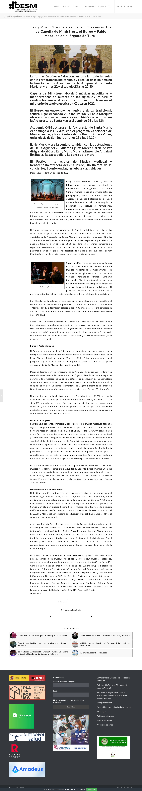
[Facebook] (124, 6)
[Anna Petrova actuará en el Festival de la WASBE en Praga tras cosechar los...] (1, 395)
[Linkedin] (118, 6)
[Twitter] (121, 6)
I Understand (92, 789)
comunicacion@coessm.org (119, 707)
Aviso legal (101, 711)
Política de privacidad (105, 716)
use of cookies (80, 789)
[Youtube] (131, 6)
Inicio (14, 16)
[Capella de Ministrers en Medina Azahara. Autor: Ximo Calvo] (71, 59)
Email (55, 691)
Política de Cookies (104, 720)
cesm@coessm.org (104, 702)
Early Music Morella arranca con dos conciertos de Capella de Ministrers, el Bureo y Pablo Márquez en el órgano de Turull (53, 16)
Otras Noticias (96, 16)
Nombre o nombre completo (64, 681)
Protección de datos (105, 725)
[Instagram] (128, 6)
